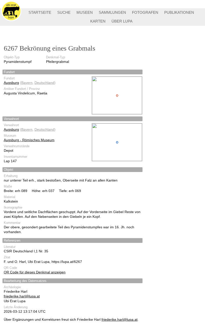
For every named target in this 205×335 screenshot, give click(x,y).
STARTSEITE (39, 12)
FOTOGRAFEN (145, 12)
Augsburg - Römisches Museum (29, 140)
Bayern (26, 83)
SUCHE (63, 12)
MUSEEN (84, 12)
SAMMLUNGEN (112, 12)
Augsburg (11, 83)
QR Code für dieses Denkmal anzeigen (35, 272)
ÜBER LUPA (122, 21)
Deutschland (44, 83)
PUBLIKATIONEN (179, 12)
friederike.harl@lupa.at (22, 296)
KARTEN (98, 21)
